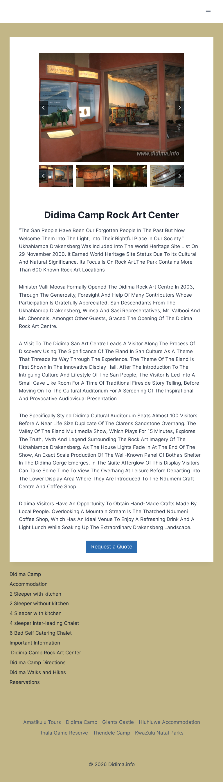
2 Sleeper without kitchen (39, 603)
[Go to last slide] (43, 108)
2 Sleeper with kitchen (35, 594)
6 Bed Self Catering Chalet (41, 633)
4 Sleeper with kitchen (36, 613)
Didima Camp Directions (38, 662)
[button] (56, 176)
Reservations (25, 682)
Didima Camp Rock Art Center (45, 653)
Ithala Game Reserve (63, 733)
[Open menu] (208, 11)
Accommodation (29, 584)
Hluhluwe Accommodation (169, 722)
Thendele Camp (111, 733)
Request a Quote (111, 547)
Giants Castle (118, 722)
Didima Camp (25, 574)
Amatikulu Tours (42, 722)
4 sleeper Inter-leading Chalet (44, 623)
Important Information (35, 643)
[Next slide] (179, 108)
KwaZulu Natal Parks (159, 733)
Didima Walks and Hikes (38, 672)
